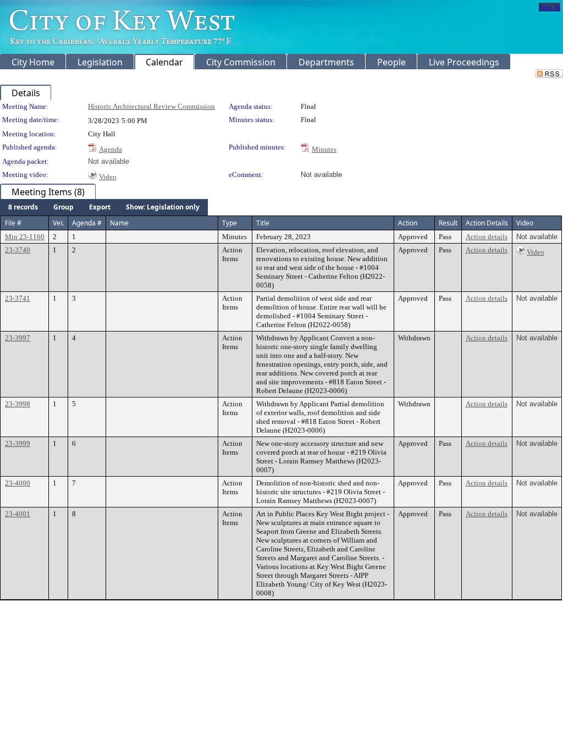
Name (119, 223)
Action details (486, 237)
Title (262, 223)
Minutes (324, 149)
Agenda (110, 149)
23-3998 (17, 404)
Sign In (549, 7)
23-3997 (17, 338)
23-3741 (17, 298)
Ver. (58, 223)
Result (448, 223)
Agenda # (87, 223)
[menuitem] (23, 207)
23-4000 (17, 483)
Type (229, 223)
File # (13, 223)
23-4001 (17, 514)
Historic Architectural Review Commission (151, 106)
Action (407, 223)
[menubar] (104, 207)
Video (108, 177)
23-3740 (17, 250)
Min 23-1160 (25, 237)
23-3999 (17, 443)
